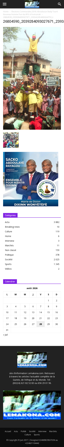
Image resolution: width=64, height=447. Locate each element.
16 (56, 312)
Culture (8, 231)
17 (7, 318)
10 (7, 312)
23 (56, 318)
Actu (7, 222)
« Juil (5, 334)
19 (25, 318)
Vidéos (8, 268)
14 (40, 312)
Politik (23, 431)
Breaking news (12, 226)
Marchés (9, 245)
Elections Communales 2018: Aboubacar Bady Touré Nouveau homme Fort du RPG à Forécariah (30, 13)
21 (40, 318)
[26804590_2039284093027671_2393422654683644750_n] (32, 129)
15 (48, 312)
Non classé (10, 250)
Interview (9, 240)
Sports (8, 264)
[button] (59, 4)
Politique (9, 254)
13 (33, 312)
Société (8, 259)
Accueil (8, 431)
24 (7, 324)
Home (6, 11)
